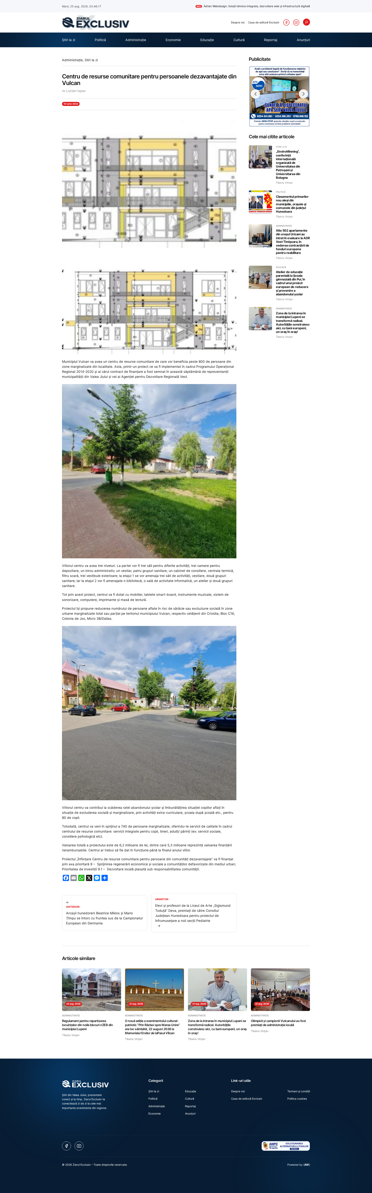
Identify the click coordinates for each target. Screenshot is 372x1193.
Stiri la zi (91, 60)
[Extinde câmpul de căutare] (306, 22)
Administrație (72, 60)
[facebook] (286, 22)
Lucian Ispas (76, 91)
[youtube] (296, 22)
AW (306, 1164)
